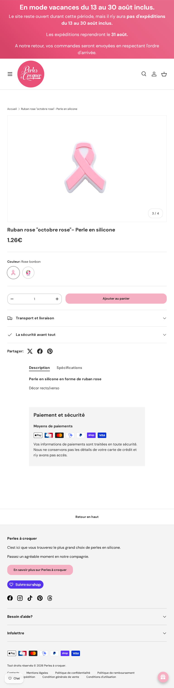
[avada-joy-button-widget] (163, 677)
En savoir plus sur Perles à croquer (40, 570)
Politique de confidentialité (72, 673)
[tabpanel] (87, 388)
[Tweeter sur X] (30, 351)
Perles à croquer (54, 665)
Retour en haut (87, 517)
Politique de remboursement (116, 673)
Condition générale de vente (60, 677)
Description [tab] (39, 367)
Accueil (12, 109)
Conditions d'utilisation (101, 677)
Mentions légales (37, 673)
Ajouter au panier (116, 298)
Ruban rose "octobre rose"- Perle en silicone (49, 109)
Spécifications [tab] (69, 367)
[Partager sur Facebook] (40, 351)
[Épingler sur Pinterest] (50, 351)
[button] (164, 74)
